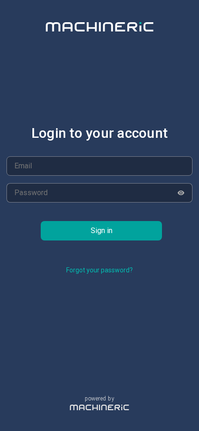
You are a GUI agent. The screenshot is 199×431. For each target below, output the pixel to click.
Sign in (101, 230)
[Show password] (181, 193)
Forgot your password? (99, 270)
